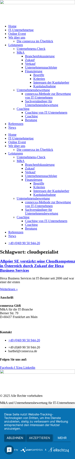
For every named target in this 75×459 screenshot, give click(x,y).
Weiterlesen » (9, 289)
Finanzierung (33, 71)
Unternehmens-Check (31, 48)
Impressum (48, 324)
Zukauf (30, 60)
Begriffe (38, 75)
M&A (21, 52)
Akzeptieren (39, 438)
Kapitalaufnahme (44, 86)
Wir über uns (16, 37)
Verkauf (30, 63)
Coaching (23, 109)
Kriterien (39, 78)
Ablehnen (15, 438)
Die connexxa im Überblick (35, 41)
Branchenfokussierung (40, 56)
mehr (62, 438)
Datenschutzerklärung (24, 324)
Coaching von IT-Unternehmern (46, 112)
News (12, 127)
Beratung (31, 120)
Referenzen (15, 124)
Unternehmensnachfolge (41, 67)
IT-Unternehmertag (21, 30)
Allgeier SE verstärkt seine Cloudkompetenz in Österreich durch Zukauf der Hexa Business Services (37, 266)
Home (12, 26)
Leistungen (15, 45)
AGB (3, 324)
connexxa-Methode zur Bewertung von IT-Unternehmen (48, 95)
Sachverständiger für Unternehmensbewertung (41, 103)
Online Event (17, 33)
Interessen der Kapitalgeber (51, 82)
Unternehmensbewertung (33, 90)
